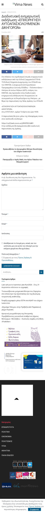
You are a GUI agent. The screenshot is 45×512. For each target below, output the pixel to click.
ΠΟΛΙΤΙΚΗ (6, 432)
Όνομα (5, 214)
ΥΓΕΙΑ (4, 446)
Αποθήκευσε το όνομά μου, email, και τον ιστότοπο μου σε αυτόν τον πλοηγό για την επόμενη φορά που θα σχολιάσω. (21, 246)
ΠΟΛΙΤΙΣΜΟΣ (7, 441)
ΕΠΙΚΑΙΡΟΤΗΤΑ (11, 12)
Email (4, 224)
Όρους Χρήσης (35, 506)
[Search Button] (41, 272)
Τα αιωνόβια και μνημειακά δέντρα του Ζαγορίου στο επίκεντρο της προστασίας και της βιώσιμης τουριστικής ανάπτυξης (21, 294)
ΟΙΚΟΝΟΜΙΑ (6, 436)
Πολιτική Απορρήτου (11, 254)
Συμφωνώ (34, 509)
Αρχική (4, 12)
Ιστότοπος (6, 233)
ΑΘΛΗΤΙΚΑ (6, 450)
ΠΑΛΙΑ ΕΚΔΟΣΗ (8, 455)
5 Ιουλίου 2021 (6, 32)
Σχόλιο (4, 185)
